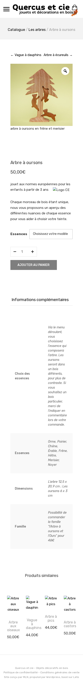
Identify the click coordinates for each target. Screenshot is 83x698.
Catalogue (16, 30)
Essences (18, 234)
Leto (76, 677)
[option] (41, 95)
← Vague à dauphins (25, 55)
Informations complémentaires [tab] (40, 299)
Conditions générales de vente (59, 672)
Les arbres (37, 30)
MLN (25, 677)
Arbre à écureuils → (58, 55)
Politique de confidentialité (21, 672)
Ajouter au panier (33, 265)
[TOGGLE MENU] (6, 9)
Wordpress (53, 677)
